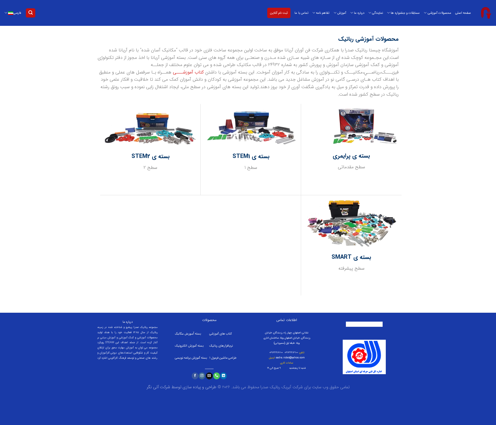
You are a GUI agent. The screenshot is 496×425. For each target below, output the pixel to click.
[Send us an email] (209, 375)
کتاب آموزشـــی (188, 72)
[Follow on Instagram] (202, 375)
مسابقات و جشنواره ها (405, 13)
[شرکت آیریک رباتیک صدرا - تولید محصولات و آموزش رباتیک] (486, 13)
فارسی (17, 13)
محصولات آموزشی (439, 13)
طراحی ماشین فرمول (224, 358)
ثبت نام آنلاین (279, 13)
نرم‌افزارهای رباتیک (221, 345)
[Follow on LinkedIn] (223, 375)
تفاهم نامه (322, 13)
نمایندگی (377, 13)
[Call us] (216, 375)
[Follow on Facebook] (195, 375)
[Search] (30, 13)
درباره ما (359, 13)
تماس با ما (301, 13)
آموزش (341, 13)
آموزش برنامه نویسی (188, 358)
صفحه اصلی (463, 13)
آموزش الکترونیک (186, 345)
